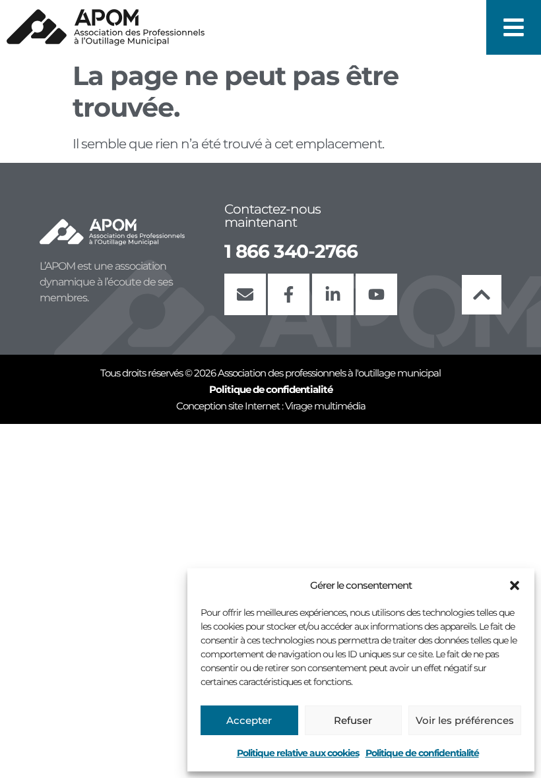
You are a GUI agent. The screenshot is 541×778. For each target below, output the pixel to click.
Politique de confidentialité (422, 753)
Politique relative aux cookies (298, 753)
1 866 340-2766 (291, 251)
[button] (514, 585)
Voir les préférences (465, 720)
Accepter (249, 720)
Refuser (353, 720)
